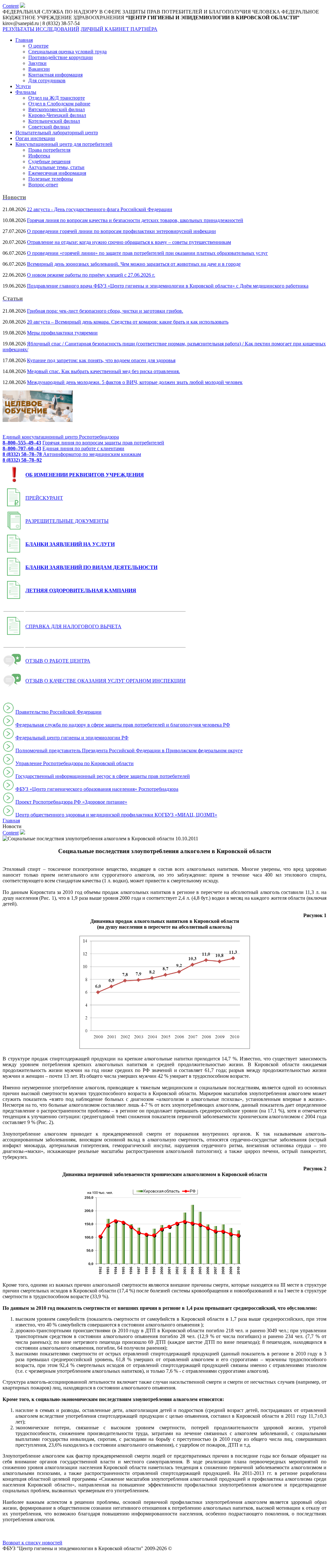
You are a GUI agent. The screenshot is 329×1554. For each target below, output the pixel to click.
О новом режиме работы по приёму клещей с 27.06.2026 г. (91, 275)
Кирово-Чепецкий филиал (57, 115)
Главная (24, 40)
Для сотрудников (47, 80)
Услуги (23, 86)
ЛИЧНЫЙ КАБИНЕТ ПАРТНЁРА (119, 29)
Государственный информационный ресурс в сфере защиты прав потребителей (102, 776)
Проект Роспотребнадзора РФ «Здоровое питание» (71, 802)
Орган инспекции (35, 138)
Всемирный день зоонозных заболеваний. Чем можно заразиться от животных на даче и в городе (134, 264)
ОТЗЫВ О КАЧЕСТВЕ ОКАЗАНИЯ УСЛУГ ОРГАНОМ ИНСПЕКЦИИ (105, 680)
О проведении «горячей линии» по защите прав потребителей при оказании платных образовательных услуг (147, 253)
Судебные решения (49, 161)
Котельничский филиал (54, 121)
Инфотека (39, 155)
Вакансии (39, 69)
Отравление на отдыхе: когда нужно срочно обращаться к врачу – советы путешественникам (129, 242)
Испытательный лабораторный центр (56, 132)
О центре (38, 46)
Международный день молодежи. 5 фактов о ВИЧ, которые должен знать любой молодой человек (135, 382)
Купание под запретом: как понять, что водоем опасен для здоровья (101, 360)
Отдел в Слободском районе (59, 103)
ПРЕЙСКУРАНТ (44, 498)
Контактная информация (55, 74)
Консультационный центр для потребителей (63, 144)
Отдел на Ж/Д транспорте (56, 98)
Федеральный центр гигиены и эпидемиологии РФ (72, 737)
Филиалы (25, 92)
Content (11, 6)
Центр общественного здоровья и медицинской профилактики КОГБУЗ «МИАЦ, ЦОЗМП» (116, 814)
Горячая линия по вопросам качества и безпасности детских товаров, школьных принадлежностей (135, 220)
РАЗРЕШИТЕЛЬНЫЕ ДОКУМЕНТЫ (67, 521)
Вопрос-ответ (43, 184)
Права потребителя (49, 150)
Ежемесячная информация (57, 173)
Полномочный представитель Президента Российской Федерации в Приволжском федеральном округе (129, 750)
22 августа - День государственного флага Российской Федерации (99, 209)
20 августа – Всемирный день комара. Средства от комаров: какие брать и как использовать (127, 322)
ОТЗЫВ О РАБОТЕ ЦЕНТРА (57, 661)
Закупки (37, 63)
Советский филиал (49, 127)
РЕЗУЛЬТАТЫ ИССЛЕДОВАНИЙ (41, 29)
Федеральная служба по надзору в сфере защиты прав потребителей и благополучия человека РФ (122, 725)
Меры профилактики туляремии (62, 332)
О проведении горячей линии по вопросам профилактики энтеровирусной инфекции (121, 231)
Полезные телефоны (50, 179)
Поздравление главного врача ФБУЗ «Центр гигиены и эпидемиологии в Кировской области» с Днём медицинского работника (167, 286)
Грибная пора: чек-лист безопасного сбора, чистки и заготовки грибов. (105, 311)
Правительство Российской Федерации (58, 712)
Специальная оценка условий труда (67, 51)
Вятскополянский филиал (56, 109)
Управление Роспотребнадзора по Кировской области (74, 763)
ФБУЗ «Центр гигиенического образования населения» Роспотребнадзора (96, 789)
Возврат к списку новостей (32, 1542)
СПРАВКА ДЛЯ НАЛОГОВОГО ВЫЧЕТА (73, 626)
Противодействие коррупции (60, 57)
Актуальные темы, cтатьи (56, 167)
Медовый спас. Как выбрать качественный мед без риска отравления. (103, 371)
